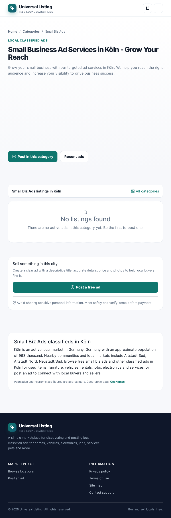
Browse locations (21, 471)
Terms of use (99, 478)
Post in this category (35, 156)
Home (12, 31)
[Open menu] (158, 8)
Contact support (101, 492)
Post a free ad (88, 287)
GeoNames (117, 381)
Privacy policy (99, 471)
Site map (95, 485)
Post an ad (16, 478)
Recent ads (74, 156)
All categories (147, 191)
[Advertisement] (85, 113)
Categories (31, 31)
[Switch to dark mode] (147, 8)
